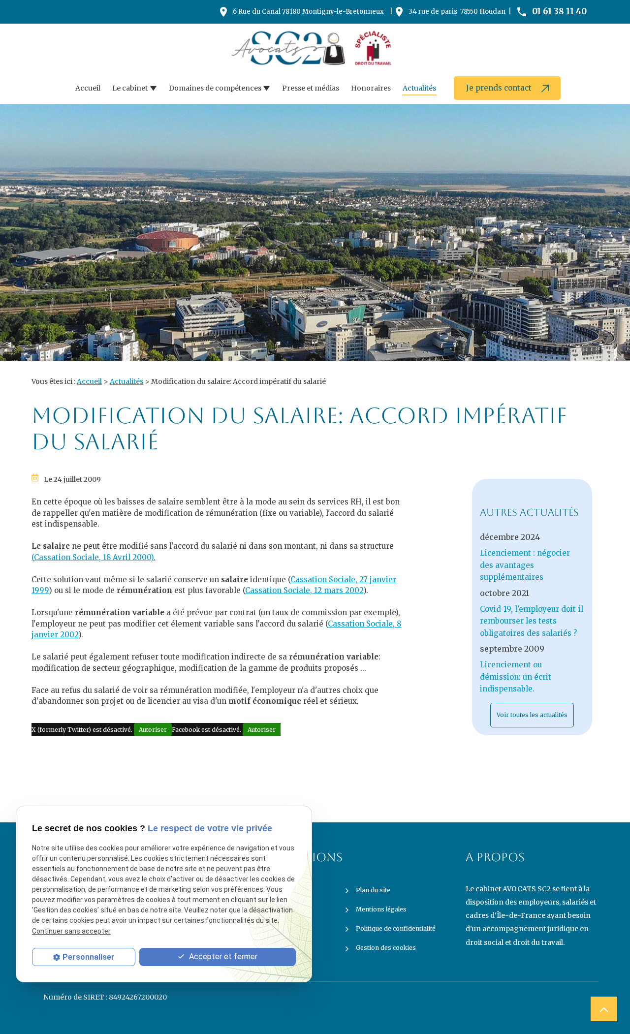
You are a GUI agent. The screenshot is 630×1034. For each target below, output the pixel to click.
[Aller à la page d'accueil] (315, 48)
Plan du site (373, 890)
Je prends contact (500, 88)
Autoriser (153, 729)
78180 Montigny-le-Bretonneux (308, 11)
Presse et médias (310, 88)
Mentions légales (381, 909)
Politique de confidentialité (396, 928)
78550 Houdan (457, 11)
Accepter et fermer (222, 956)
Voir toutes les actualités (532, 715)
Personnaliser (89, 957)
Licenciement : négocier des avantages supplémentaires (525, 565)
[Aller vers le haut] (604, 1009)
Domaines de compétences (215, 88)
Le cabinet (130, 88)
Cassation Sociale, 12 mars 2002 (304, 590)
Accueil (87, 88)
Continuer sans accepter (71, 931)
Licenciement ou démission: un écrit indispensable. (515, 676)
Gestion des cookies (386, 947)
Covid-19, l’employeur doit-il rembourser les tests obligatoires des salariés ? (531, 621)
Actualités (419, 88)
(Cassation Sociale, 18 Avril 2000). (94, 557)
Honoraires (371, 88)
